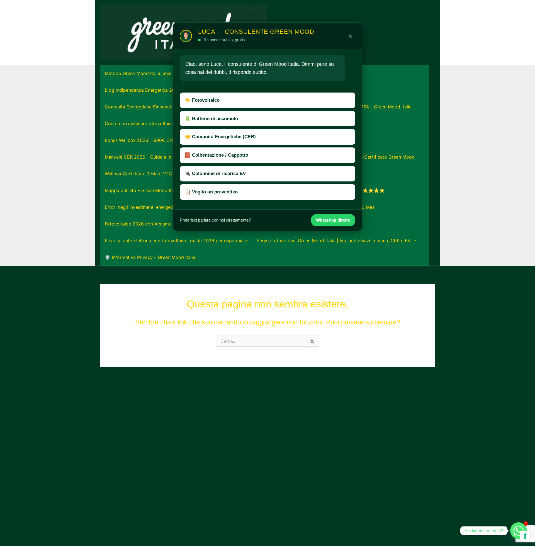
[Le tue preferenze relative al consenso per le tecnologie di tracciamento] (525, 536)
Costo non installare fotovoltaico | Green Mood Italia (160, 123)
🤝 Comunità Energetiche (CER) (220, 136)
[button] (413, 240)
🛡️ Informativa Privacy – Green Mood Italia (150, 257)
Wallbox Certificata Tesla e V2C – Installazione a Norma (164, 173)
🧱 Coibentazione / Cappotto (216, 155)
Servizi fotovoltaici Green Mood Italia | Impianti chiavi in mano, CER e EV (334, 240)
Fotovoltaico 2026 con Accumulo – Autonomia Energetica (166, 224)
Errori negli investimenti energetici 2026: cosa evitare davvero (171, 207)
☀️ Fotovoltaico (202, 100)
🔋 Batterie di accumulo (211, 118)
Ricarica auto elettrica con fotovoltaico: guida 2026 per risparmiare (176, 240)
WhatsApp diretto (333, 220)
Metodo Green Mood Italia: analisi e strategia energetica (164, 73)
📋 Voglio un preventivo (211, 192)
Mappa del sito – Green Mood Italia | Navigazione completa (167, 190)
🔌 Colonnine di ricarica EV (215, 173)
